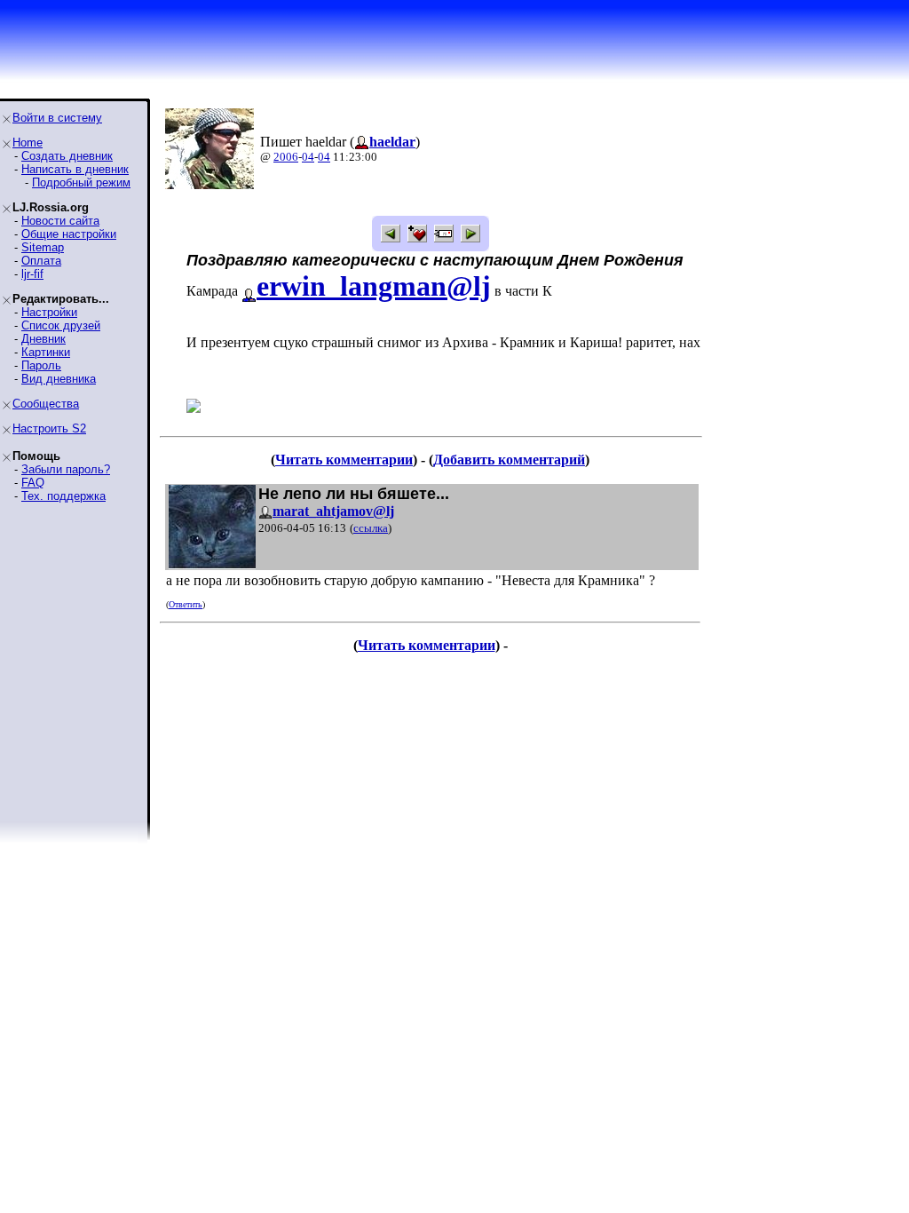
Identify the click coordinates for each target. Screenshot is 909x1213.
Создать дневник (67, 156)
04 (308, 156)
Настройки (49, 312)
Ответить (185, 604)
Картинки (45, 352)
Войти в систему (57, 117)
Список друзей (60, 325)
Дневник (43, 338)
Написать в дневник (75, 169)
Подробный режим (81, 182)
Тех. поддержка (63, 496)
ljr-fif (32, 274)
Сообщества (45, 403)
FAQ (32, 482)
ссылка (370, 528)
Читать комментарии (344, 459)
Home (27, 142)
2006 (285, 156)
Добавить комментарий (509, 459)
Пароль (41, 365)
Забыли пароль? (65, 469)
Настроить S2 (49, 428)
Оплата (41, 260)
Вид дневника (58, 378)
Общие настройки (68, 234)
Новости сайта (60, 220)
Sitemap (42, 247)
